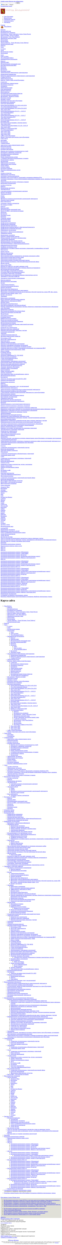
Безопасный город (6, 221)
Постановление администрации (9, 83)
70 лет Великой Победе (7, 57)
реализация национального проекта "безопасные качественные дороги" (20, 564)
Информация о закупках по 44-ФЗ (10, 531)
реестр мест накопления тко (8, 339)
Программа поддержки (7, 315)
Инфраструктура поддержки (8, 318)
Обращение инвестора (7, 398)
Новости (3, 29)
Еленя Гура (4, 504)
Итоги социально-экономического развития (13, 299)
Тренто (3, 493)
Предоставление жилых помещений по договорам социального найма (20, 256)
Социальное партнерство (8, 332)
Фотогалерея (4, 39)
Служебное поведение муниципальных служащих (14, 158)
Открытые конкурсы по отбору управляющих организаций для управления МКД (23, 348)
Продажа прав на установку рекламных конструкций (15, 541)
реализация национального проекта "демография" (14, 562)
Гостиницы (4, 471)
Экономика (4, 296)
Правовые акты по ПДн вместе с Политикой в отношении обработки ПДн (21, 177)
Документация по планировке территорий (12, 429)
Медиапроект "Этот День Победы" (10, 37)
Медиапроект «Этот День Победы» (23, 720)
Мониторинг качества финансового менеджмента (14, 290)
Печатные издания (6, 97)
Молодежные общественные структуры (12, 480)
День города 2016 (5, 114)
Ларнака (3, 517)
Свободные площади (6, 325)
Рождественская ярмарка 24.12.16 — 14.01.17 (13, 115)
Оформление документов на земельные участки (14, 412)
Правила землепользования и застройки (12, 426)
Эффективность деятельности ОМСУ (11, 301)
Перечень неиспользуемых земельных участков (14, 330)
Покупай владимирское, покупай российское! (13, 305)
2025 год (3, 547)
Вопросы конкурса (6, 90)
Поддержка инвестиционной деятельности (12, 401)
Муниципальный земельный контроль (11, 414)
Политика (57, 1242)
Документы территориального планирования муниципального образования (22, 423)
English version (5, 1)
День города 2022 (5, 132)
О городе (3, 48)
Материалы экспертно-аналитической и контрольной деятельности (19, 198)
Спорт (2, 456)
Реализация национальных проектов (11, 544)
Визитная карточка (6, 146)
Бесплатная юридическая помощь (10, 269)
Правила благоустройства (8, 435)
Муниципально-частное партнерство (11, 399)
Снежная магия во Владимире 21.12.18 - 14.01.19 (14, 125)
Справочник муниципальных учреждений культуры (15, 447)
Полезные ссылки (5, 71)
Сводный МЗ (4, 528)
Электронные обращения (8, 239)
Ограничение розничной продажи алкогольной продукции (17, 324)
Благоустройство (5, 369)
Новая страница (18, 966)
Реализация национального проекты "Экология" (14, 583)
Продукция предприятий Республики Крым (13, 311)
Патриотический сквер (7, 44)
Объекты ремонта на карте (8, 342)
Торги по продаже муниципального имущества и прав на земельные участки (22, 538)
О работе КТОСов (6, 77)
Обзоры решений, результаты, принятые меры (13, 238)
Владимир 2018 (5, 121)
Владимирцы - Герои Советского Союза (25, 714)
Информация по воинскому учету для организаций (15, 386)
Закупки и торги (5, 524)
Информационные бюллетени (9, 245)
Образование (4, 452)
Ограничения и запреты (7, 159)
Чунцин (3, 511)
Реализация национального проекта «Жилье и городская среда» (18, 592)
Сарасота (3, 498)
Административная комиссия (9, 334)
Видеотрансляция (5, 219)
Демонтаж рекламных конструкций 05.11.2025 (13, 378)
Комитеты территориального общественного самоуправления (18, 75)
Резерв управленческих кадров (9, 157)
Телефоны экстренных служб (9, 247)
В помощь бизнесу (6, 317)
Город (2, 47)
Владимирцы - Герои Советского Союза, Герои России (16, 34)
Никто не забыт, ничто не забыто (10, 35)
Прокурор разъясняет (6, 254)
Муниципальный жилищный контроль (11, 365)
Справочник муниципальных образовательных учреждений (17, 453)
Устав (2, 50)
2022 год (3, 559)
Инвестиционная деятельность (9, 387)
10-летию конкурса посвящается (9, 95)
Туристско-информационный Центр (11, 474)
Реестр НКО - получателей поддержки (11, 482)
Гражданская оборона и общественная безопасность (15, 243)
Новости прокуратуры (7, 253)
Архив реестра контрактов (8, 534)
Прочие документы (6, 192)
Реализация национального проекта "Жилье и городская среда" (18, 573)
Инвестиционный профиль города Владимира (13, 391)
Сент (2, 495)
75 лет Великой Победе (7, 130)
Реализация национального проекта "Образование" (15, 568)
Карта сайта (9, 1218)
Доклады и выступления (7, 200)
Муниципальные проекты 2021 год (10, 566)
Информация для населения (8, 230)
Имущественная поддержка (8, 323)
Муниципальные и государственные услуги (13, 242)
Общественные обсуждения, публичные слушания (15, 181)
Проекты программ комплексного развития (13, 364)
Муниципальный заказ (7, 526)
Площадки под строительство (9, 327)
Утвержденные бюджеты (7, 284)
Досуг (2, 468)
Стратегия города (9, 21)
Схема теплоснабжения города (9, 358)
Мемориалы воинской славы (8, 38)
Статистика (16, 1218)
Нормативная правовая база (8, 74)
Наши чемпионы (5, 459)
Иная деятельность (6, 201)
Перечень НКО (5, 62)
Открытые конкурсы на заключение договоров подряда (16, 346)
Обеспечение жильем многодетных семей (12, 257)
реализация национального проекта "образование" (15, 561)
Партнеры (3, 542)
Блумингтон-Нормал (6, 497)
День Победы (7, 26)
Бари (2, 494)
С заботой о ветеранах (20, 718)
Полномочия (4, 141)
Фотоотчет (4, 68)
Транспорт (3, 333)
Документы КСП (5, 189)
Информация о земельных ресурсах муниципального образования (19, 410)
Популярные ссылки (6, 1197)
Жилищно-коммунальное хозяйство (10, 336)
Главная (3, 25)
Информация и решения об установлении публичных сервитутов (19, 407)
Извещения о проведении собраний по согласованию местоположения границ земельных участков (28, 409)
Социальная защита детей (8, 455)
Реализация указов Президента (9, 303)
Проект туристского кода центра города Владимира (15, 137)
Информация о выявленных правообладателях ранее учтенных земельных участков (24, 420)
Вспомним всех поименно (8, 32)
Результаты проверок (6, 168)
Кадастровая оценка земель (8, 419)
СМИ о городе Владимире (8, 135)
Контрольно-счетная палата (8, 183)
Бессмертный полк (6, 31)
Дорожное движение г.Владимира (10, 367)
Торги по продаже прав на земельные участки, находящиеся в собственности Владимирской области (28, 539)
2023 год (3, 550)
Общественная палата (7, 78)
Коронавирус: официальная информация (12, 231)
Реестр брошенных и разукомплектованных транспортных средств (19, 275)
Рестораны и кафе (5, 470)
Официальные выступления (8, 164)
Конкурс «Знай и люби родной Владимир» (12, 80)
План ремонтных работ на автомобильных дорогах (15, 374)
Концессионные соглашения (8, 356)
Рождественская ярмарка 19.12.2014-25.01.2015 (14, 108)
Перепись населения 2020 (8, 380)
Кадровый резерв (5, 155)
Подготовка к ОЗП (6, 338)
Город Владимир (8, 16)
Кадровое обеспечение (7, 149)
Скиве (2, 503)
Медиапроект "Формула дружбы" (10, 96)
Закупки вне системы (7, 537)
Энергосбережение (6, 354)
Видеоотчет (4, 69)
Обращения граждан (9, 19)
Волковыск (4, 516)
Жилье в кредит (5, 263)
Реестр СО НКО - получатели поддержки (12, 211)
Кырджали (4, 507)
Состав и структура (6, 148)
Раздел (11, 4)
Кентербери (4, 488)
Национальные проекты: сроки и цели (11, 546)
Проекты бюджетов (6, 287)
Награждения (4, 161)
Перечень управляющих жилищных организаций (14, 345)
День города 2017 (5, 118)
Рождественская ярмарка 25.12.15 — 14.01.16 (13, 111)
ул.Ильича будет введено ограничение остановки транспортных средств (34, 957)
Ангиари (3, 490)
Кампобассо (4, 491)
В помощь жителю (6, 352)
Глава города (4, 138)
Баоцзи (3, 513)
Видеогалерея (4, 41)
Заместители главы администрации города (12, 145)
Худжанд (3, 523)
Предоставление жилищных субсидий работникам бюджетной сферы (20, 261)
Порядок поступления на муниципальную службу (14, 151)
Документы (7, 22)
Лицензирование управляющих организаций (13, 361)
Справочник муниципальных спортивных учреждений (16, 458)
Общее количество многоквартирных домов (13, 349)
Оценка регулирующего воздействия (11, 312)
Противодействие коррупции (9, 225)
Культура (3, 445)
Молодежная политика (7, 476)
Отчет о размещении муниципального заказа (13, 532)
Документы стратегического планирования (13, 278)
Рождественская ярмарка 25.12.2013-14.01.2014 (14, 105)
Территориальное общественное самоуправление (14, 72)
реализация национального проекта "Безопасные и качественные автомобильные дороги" (25, 580)
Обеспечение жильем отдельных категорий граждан (15, 260)
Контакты (3, 66)
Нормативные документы (8, 188)
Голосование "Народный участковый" (11, 273)
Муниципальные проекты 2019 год (10, 586)
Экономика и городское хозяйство (10, 276)
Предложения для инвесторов (9, 396)
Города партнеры (5, 485)
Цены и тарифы (5, 351)
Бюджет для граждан (6, 294)
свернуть (3, 1217)
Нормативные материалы (8, 382)
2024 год (3, 548)
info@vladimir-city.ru (6, 1236)
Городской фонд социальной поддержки (12, 270)
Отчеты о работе (5, 167)
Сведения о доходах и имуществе (10, 176)
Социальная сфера (6, 444)
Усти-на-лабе (4, 506)
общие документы (19, 961)
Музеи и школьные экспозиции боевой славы (26, 717)
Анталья (3, 520)
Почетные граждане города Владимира (11, 100)
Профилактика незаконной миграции (11, 228)
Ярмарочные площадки (7, 309)
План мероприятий (6, 89)
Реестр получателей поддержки (9, 320)
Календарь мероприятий (7, 449)
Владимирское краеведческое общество (11, 93)
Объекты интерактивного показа (10, 467)
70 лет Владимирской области (9, 106)
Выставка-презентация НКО (8, 65)
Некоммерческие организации (9, 59)
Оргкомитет (4, 86)
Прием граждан (5, 251)
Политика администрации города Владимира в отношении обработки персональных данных (26, 596)
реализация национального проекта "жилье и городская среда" (18, 565)
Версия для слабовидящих (16, 1)
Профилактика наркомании (8, 222)
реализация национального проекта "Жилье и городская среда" (18, 557)
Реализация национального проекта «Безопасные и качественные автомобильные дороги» (26, 590)
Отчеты (3, 197)
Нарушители (4, 377)
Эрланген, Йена (5, 487)
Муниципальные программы (9, 281)
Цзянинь (3, 510)
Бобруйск (3, 514)
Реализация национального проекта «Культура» (14, 589)
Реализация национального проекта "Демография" (15, 570)
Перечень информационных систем (10, 170)
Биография (4, 140)
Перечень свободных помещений (10, 329)
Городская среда (5, 341)
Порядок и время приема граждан (10, 236)
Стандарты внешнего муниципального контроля (14, 191)
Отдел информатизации (20, 964)
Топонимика (4, 436)
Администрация (5, 143)
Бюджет (3, 283)
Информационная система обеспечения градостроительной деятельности (21, 422)
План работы (4, 385)
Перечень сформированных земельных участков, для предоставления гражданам (23, 417)
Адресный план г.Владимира (9, 432)
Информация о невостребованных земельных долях (15, 416)
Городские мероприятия (7, 103)
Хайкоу (3, 508)
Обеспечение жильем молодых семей (11, 258)
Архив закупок (5, 535)
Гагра (2, 521)
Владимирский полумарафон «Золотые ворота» (14, 122)
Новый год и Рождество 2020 (9, 128)
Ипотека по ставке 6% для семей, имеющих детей (14, 266)
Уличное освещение (6, 372)
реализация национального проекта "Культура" (14, 555)
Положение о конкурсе (7, 84)
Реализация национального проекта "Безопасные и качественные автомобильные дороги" (25, 571)
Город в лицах (4, 56)
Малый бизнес (8, 18)
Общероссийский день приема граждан (11, 240)
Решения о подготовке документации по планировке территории (19, 428)
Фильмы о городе (5, 99)
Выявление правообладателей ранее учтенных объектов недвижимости (20, 267)
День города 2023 (5, 134)
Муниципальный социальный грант (11, 64)
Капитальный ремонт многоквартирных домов (14, 362)
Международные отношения (8, 483)
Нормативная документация (8, 593)
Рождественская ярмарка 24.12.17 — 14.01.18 (13, 119)
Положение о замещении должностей (11, 152)
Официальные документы (8, 162)
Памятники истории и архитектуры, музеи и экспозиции (16, 464)
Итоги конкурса (5, 92)
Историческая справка (7, 51)
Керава (2, 501)
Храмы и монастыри (6, 466)
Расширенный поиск (6, 6)
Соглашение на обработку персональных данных (14, 595)
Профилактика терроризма (8, 224)
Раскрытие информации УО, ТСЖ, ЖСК (12, 355)
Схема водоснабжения (7, 359)
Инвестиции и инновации (8, 298)
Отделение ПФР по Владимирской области (13, 272)
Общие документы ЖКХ (7, 371)
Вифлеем (3, 519)
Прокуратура (4, 249)
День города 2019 (5, 127)
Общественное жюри (6, 87)
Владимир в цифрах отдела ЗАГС (23, 724)
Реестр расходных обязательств (9, 289)
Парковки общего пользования (9, 368)
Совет (2, 171)
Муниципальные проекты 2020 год (10, 575)
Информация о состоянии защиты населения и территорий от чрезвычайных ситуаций (25, 248)
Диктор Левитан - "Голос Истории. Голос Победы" (15, 42)
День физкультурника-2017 (8, 117)
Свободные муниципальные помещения (12, 321)
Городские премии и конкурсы (9, 450)
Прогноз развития (6, 280)
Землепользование (6, 413)
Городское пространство (7, 473)
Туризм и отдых (5, 462)
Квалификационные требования (9, 154)
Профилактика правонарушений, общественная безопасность (18, 227)
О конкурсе (4, 82)
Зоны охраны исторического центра (11, 434)
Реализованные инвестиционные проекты (12, 395)
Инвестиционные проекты (8, 394)
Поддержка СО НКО (6, 204)
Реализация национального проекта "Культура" (14, 574)
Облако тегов (16, 1197)
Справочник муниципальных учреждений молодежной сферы (18, 477)
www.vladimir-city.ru (6, 1223)
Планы (2, 195)
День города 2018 (5, 124)
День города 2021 (5, 131)
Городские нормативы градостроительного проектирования (17, 425)
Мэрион (3, 500)
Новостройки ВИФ (6, 265)
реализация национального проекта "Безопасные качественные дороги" (20, 556)
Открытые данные (6, 218)
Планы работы (5, 165)
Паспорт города (5, 302)
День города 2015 (5, 109)
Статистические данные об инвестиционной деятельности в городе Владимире (23, 392)
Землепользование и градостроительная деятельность (15, 404)
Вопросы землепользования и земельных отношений (15, 405)
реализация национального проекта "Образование (14, 552)
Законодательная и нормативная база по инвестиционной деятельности (20, 389)
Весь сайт (5, 4)
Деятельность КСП (6, 194)
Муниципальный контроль (8, 375)
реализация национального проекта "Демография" (15, 553)
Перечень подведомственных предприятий (12, 343)
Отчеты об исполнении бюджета (10, 286)
